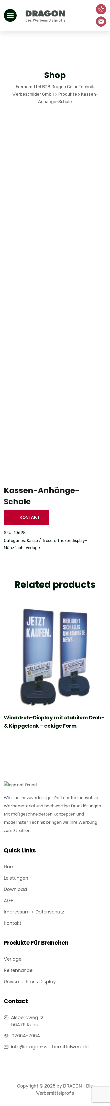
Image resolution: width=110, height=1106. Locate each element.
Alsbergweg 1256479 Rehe (27, 1021)
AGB (9, 900)
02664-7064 (26, 1035)
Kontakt (29, 517)
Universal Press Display (30, 981)
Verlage (33, 547)
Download (15, 889)
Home (10, 866)
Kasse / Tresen (41, 540)
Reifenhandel (19, 970)
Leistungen (16, 878)
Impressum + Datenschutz (34, 912)
